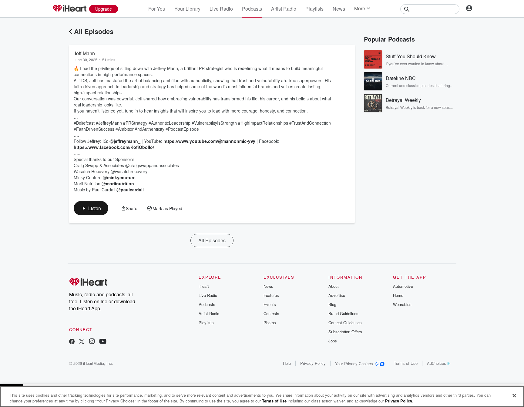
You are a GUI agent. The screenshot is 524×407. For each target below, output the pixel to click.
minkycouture (121, 177)
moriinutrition (120, 183)
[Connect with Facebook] (72, 341)
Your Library (187, 8)
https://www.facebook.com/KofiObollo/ (114, 147)
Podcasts (252, 8)
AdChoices (436, 363)
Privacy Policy (313, 363)
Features (271, 295)
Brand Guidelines (343, 313)
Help (287, 363)
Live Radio (221, 8)
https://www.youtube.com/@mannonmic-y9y (209, 141)
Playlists (314, 8)
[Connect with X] (81, 341)
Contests (271, 313)
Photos (270, 322)
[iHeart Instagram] (92, 341)
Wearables (402, 304)
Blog (332, 304)
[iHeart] (69, 9)
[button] (91, 208)
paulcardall (132, 190)
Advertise (336, 295)
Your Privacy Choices (354, 363)
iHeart (204, 286)
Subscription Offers (345, 332)
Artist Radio (283, 8)
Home (398, 295)
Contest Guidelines (345, 322)
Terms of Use (406, 363)
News (339, 8)
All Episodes (93, 31)
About (333, 286)
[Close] (514, 395)
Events (270, 304)
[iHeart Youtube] (102, 341)
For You (156, 8)
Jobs (332, 341)
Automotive (403, 286)
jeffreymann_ (127, 141)
